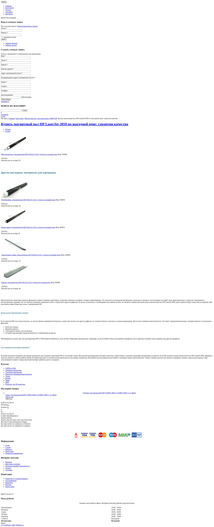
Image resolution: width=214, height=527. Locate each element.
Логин (4, 60)
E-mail (7, 131)
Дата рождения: (7, 95)
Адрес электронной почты (11, 73)
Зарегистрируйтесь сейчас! (27, 26)
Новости (8, 449)
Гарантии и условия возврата (16, 479)
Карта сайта (9, 487)
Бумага (8, 378)
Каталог (8, 485)
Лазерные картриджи (13, 370)
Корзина (8, 462)
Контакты (9, 14)
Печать (8, 129)
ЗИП (7, 382)
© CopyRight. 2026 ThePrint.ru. (12, 525)
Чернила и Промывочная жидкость (18, 374)
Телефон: (4, 91)
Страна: (4, 86)
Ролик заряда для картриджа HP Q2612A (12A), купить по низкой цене (28, 227)
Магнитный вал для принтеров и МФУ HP (41, 118)
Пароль (4, 65)
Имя (3, 56)
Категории (19, 118)
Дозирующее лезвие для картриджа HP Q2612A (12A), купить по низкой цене (30, 255)
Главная (8, 6)
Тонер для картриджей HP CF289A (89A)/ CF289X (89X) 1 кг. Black (31, 395)
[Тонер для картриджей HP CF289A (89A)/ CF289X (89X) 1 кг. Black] (109, 393)
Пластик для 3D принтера (15, 384)
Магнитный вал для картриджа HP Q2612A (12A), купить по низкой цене (29, 154)
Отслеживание (11, 481)
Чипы (7, 380)
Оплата (8, 10)
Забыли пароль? (11, 43)
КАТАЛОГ (9, 8)
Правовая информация (14, 453)
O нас (7, 445)
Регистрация (6, 99)
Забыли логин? (11, 45)
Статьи (8, 447)
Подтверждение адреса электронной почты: (18, 78)
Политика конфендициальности (17, 466)
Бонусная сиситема (12, 464)
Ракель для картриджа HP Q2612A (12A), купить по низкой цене (25, 282)
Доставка (8, 12)
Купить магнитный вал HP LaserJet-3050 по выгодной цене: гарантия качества (64, 124)
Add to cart (9, 397)
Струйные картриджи (13, 372)
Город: (4, 82)
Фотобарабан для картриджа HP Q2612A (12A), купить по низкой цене (28, 200)
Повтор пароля (7, 69)
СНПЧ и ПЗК (10, 368)
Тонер (7, 376)
